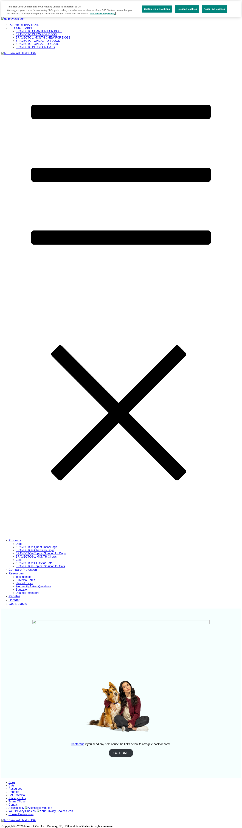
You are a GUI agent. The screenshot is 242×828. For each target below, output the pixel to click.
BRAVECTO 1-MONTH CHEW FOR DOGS (43, 37)
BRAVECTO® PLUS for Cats (34, 562)
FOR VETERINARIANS (24, 24)
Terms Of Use (17, 801)
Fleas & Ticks (24, 583)
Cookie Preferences (21, 814)
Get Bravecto (18, 604)
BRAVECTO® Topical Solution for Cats (40, 566)
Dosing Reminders (27, 592)
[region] (121, 9)
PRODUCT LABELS (22, 27)
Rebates (14, 596)
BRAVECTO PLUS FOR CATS (35, 47)
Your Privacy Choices (22, 811)
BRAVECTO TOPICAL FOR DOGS (38, 40)
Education (22, 589)
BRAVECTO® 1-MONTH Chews (36, 556)
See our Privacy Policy (102, 13)
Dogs (19, 543)
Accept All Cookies (214, 9)
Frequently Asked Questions (33, 586)
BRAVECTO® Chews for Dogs (35, 550)
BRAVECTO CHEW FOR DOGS (36, 34)
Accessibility (16, 807)
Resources (16, 573)
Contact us (77, 744)
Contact (14, 600)
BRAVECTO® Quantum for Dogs (36, 547)
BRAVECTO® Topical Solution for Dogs (41, 553)
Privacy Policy (17, 798)
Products (15, 540)
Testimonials (23, 576)
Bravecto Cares (25, 580)
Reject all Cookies (187, 9)
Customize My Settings (157, 9)
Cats (18, 559)
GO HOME (121, 753)
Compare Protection (23, 569)
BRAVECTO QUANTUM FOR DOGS (39, 31)
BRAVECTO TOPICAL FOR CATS (37, 43)
